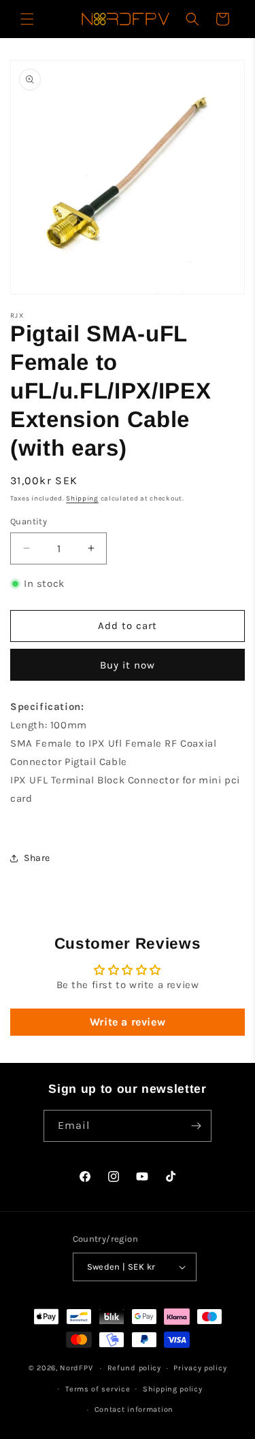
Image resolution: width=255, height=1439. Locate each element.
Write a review (127, 1021)
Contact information (134, 1409)
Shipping (82, 498)
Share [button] (37, 858)
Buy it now (127, 665)
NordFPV (76, 1368)
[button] (27, 19)
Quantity (28, 521)
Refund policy (134, 1368)
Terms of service (97, 1389)
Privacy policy (199, 1368)
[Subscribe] (196, 1126)
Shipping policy (173, 1389)
